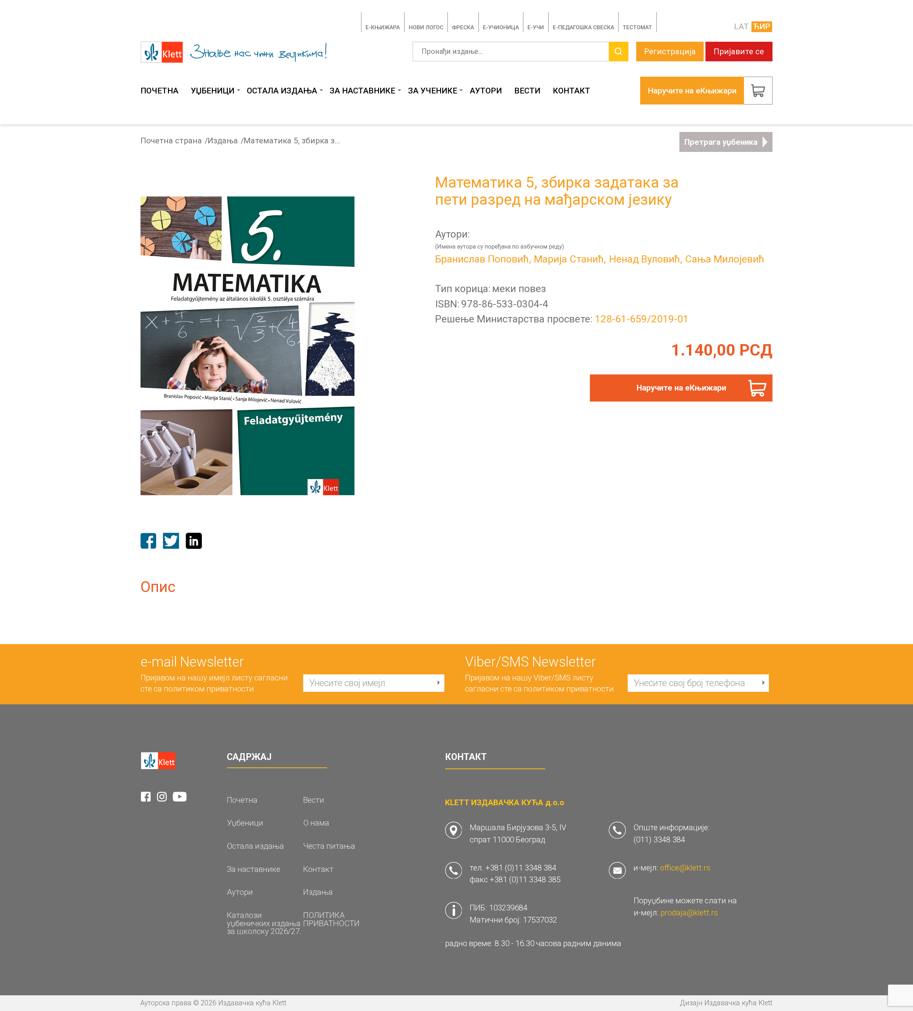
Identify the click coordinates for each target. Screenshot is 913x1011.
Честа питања (329, 846)
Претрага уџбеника (721, 142)
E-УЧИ (535, 27)
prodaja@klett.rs (689, 912)
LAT (741, 26)
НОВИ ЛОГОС (426, 27)
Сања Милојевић (724, 259)
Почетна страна (171, 141)
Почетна (159, 91)
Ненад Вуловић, (645, 259)
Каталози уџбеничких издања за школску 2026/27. (264, 923)
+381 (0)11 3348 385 (525, 879)
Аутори (486, 91)
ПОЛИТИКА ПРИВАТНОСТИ (331, 919)
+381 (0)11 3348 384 (520, 867)
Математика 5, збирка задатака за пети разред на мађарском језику (294, 141)
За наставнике (362, 91)
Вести (527, 91)
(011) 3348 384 (659, 839)
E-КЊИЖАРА (383, 27)
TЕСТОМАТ (637, 27)
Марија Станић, (570, 259)
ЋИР (761, 26)
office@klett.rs (685, 867)
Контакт (571, 91)
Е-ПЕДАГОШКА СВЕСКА (583, 27)
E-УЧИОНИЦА (501, 27)
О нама (316, 823)
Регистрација (670, 51)
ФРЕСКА (463, 27)
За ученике (432, 91)
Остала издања (282, 91)
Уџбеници (212, 91)
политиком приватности (209, 688)
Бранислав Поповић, (483, 259)
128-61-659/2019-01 (642, 319)
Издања (223, 141)
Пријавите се (739, 51)
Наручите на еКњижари (681, 387)
